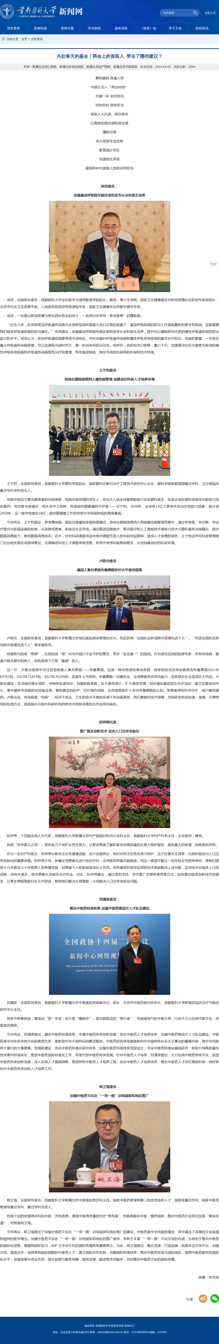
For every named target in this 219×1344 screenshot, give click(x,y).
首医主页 (210, 13)
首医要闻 (13, 28)
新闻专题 (67, 28)
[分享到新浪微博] (203, 1298)
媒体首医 (121, 28)
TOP (213, 264)
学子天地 (175, 28)
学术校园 (94, 28)
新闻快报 (40, 28)
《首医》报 (148, 28)
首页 (24, 39)
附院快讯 (202, 28)
